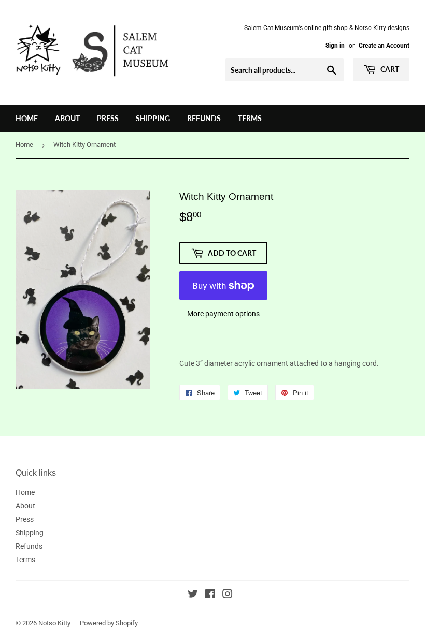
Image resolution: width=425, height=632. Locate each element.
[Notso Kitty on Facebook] (210, 595)
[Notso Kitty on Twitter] (193, 595)
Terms (250, 118)
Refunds (204, 118)
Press (108, 118)
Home (27, 118)
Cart (389, 69)
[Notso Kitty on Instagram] (227, 595)
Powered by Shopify (109, 623)
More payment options (223, 314)
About (67, 118)
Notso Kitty (54, 623)
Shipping (153, 118)
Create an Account (384, 45)
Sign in (335, 45)
